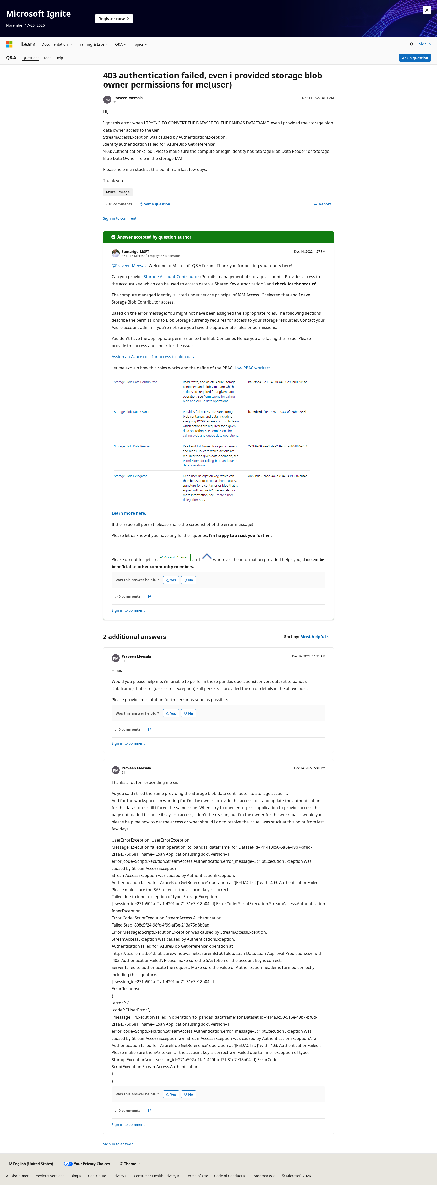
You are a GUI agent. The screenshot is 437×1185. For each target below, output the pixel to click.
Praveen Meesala (128, 97)
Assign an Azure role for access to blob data (153, 356)
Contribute (97, 1175)
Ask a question (415, 57)
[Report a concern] (149, 596)
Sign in (425, 43)
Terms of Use (197, 1175)
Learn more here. (129, 513)
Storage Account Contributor (171, 276)
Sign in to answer (118, 1143)
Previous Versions (49, 1175)
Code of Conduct (228, 1175)
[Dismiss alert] (427, 10)
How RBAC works (249, 368)
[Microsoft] (9, 44)
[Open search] (412, 44)
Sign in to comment (119, 218)
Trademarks (262, 1175)
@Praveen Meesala (130, 265)
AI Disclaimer (17, 1175)
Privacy (118, 1175)
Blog (74, 1175)
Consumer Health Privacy (155, 1175)
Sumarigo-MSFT (135, 251)
